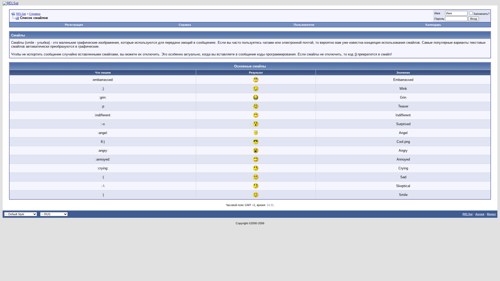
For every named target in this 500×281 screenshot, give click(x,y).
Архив (479, 214)
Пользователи (304, 24)
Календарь (433, 24)
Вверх (491, 214)
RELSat (21, 13)
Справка (34, 13)
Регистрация (74, 24)
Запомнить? (481, 13)
